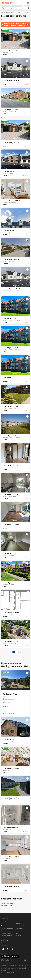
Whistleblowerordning (6, 935)
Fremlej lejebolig (19, 928)
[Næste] (20, 652)
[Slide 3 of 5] (15, 47)
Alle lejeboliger (9, 12)
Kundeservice (18, 930)
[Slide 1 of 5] (13, 47)
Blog (2, 923)
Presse (3, 925)
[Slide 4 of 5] (16, 47)
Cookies (3, 930)
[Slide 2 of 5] (14, 47)
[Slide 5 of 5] (17, 47)
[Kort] (28, 7)
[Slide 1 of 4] (14, 549)
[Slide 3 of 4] (15, 549)
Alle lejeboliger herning (7, 905)
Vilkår (16, 933)
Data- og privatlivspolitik (7, 928)
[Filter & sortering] (24, 7)
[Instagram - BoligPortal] (12, 949)
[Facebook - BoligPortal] (3, 949)
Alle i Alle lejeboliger (7, 903)
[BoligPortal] (8, 3)
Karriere (3, 938)
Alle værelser (28, 12)
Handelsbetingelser (6, 933)
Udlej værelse (18, 921)
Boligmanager (4, 940)
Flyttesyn (17, 923)
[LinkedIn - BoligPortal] (7, 949)
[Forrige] (10, 652)
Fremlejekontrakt (19, 925)
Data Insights (4, 943)
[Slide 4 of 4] (16, 549)
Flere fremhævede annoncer (9, 118)
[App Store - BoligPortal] (15, 956)
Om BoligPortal (5, 921)
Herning (19, 12)
